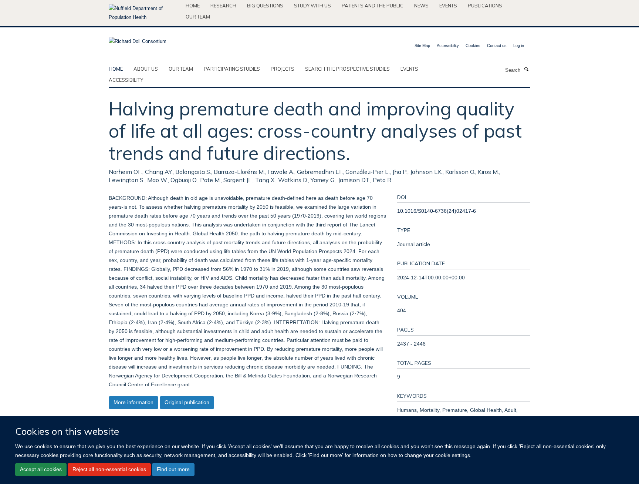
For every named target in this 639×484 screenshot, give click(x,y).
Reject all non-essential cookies (109, 469)
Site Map (422, 45)
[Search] (526, 69)
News (421, 6)
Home (193, 6)
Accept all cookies (41, 469)
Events (448, 6)
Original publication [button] (187, 402)
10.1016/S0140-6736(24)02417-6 (436, 211)
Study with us (312, 6)
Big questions (265, 6)
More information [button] (133, 402)
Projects (282, 69)
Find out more (173, 469)
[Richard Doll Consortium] (137, 39)
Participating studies (232, 69)
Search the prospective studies (347, 69)
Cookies (473, 45)
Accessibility (448, 45)
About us (145, 69)
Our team (198, 17)
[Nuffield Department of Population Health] (144, 13)
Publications (485, 6)
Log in (518, 45)
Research (223, 6)
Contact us (497, 45)
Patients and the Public (372, 6)
